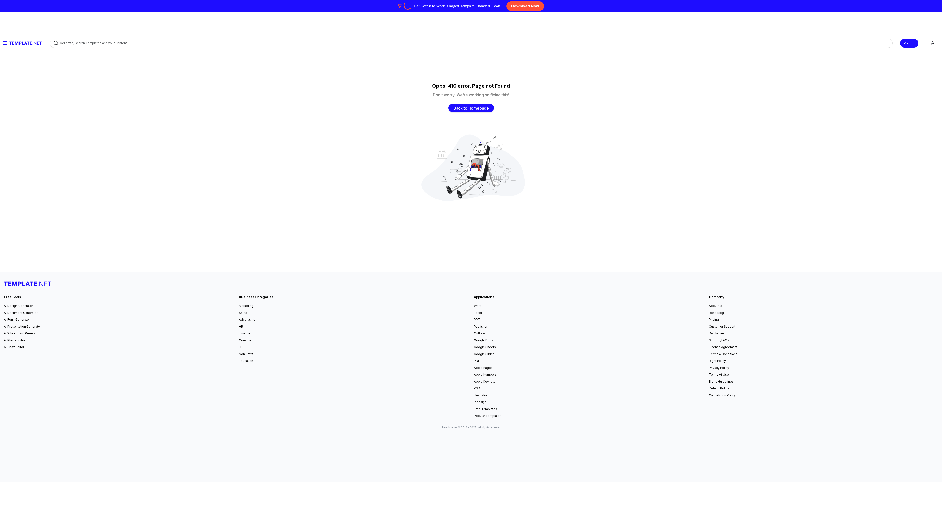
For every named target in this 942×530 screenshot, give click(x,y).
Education (246, 361)
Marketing (246, 306)
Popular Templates (487, 416)
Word (478, 306)
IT (240, 347)
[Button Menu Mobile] (5, 43)
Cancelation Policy (722, 395)
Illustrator (480, 395)
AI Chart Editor (14, 347)
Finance (244, 333)
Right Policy (717, 361)
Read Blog (716, 313)
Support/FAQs (719, 340)
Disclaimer (716, 333)
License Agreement (723, 347)
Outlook (479, 333)
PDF (477, 361)
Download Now (525, 6)
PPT (477, 319)
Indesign (480, 402)
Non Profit (246, 354)
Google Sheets (485, 347)
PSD (477, 388)
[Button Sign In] (932, 43)
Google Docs (483, 340)
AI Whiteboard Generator (21, 333)
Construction (248, 340)
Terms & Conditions (723, 354)
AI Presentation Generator (22, 326)
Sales (243, 313)
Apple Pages (483, 368)
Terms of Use (719, 374)
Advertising (247, 319)
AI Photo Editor (14, 340)
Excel (478, 313)
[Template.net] (25, 43)
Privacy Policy (719, 368)
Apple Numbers (485, 374)
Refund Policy (719, 388)
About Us (715, 306)
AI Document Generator (21, 313)
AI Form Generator (17, 319)
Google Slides (484, 354)
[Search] (55, 43)
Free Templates (485, 409)
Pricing (909, 43)
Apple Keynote (485, 381)
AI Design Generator (18, 306)
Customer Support (722, 326)
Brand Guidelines (721, 381)
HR (241, 326)
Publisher (480, 326)
